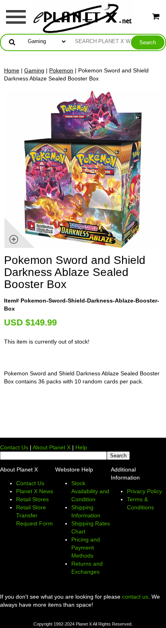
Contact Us (14, 447)
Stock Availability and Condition (90, 491)
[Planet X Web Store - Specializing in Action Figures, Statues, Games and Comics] (83, 16)
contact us (135, 596)
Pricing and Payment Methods (85, 547)
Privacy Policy (144, 491)
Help (81, 447)
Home (11, 70)
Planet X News (34, 491)
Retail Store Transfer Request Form (34, 515)
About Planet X (52, 447)
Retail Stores (32, 499)
